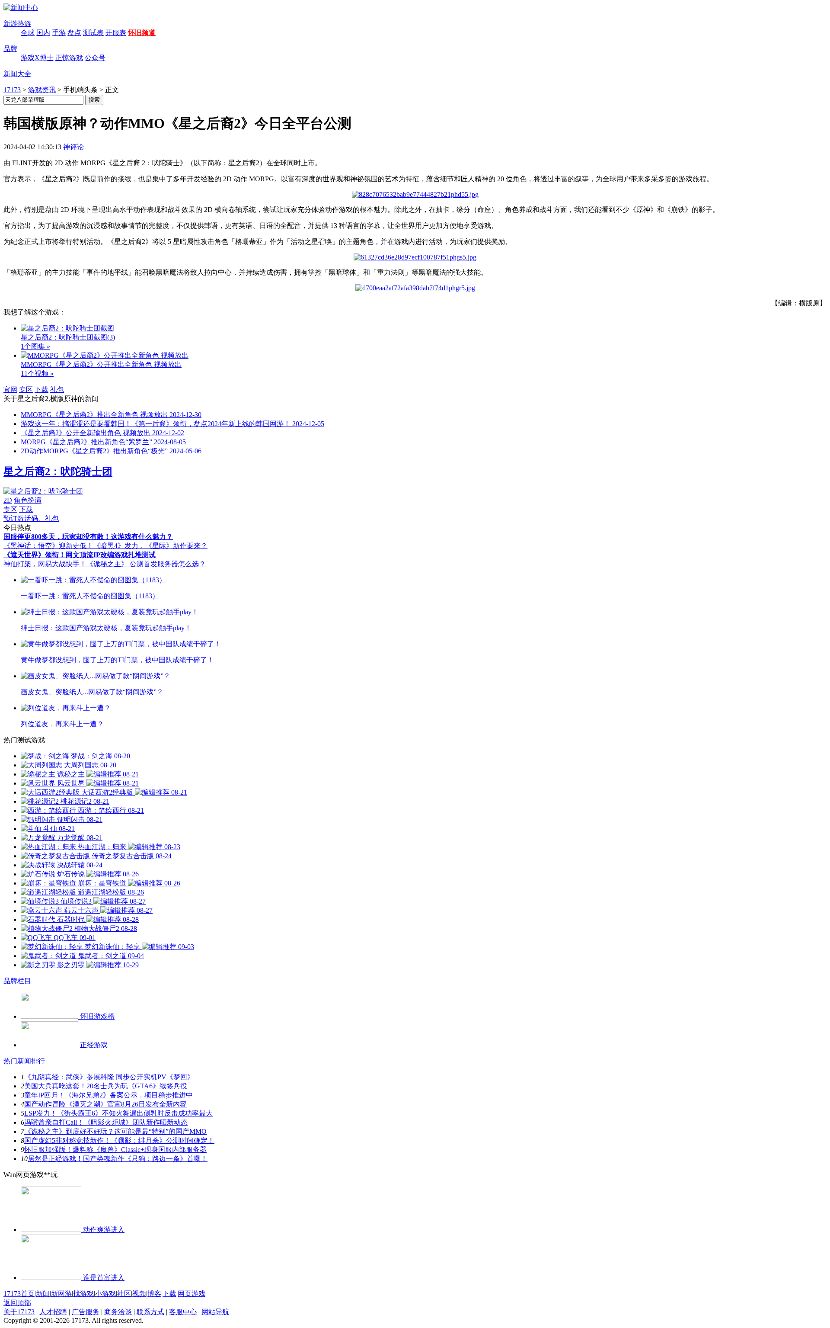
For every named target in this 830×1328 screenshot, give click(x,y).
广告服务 (85, 1311)
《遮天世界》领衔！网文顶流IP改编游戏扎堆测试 (79, 554)
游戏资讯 (42, 89)
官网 (10, 389)
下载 (41, 389)
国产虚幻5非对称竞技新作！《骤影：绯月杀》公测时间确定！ (119, 1140)
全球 (28, 32)
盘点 (74, 32)
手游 (59, 32)
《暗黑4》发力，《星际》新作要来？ (150, 545)
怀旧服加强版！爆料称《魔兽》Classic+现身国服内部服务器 (115, 1149)
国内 (43, 32)
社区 (124, 1293)
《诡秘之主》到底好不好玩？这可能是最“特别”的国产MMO (115, 1131)
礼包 (57, 389)
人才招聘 (53, 1311)
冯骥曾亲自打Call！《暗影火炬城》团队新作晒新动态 (106, 1122)
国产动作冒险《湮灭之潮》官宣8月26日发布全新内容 (105, 1104)
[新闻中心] (20, 7)
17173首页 (19, 1293)
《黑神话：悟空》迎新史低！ (48, 545)
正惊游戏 (69, 57)
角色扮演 (28, 500)
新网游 (61, 1293)
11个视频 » (37, 373)
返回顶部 (17, 1302)
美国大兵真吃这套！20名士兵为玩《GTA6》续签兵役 (105, 1086)
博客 (154, 1293)
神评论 (73, 147)
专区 (26, 389)
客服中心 (183, 1311)
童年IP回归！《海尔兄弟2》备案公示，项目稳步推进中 (108, 1095)
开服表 (115, 32)
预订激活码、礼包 (31, 518)
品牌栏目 (17, 981)
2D (7, 500)
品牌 (10, 48)
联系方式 (150, 1311)
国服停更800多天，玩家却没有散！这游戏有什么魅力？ (88, 536)
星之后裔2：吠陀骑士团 (57, 471)
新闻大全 (17, 73)
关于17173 (19, 1311)
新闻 (43, 1293)
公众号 (95, 57)
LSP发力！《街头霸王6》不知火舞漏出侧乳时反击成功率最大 (118, 1113)
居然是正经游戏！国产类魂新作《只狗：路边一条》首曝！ (118, 1158)
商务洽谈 (118, 1311)
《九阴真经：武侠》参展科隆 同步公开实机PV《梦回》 (109, 1077)
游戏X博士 (37, 57)
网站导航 (215, 1311)
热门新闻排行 (24, 1061)
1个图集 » (35, 346)
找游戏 (83, 1293)
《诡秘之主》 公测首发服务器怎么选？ (146, 564)
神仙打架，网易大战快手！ (44, 564)
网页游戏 (191, 1293)
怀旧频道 (142, 32)
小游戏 (105, 1293)
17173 (12, 89)
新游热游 (17, 23)
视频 (139, 1293)
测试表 (93, 32)
